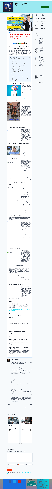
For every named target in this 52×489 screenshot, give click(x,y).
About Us (23, 2)
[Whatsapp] (20, 43)
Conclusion (15, 72)
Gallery (23, 4)
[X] (24, 43)
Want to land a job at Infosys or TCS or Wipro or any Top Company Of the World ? (37, 27)
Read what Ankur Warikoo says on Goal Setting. (17, 98)
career (10, 32)
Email (17, 464)
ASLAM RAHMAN (15, 359)
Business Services (26, 3)
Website (26, 464)
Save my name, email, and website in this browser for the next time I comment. (18, 467)
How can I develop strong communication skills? (20, 75)
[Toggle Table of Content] (29, 57)
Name (8, 464)
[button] (16, 3)
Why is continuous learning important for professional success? (21, 80)
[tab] (19, 443)
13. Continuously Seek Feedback (18, 71)
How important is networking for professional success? (21, 74)
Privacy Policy (29, 485)
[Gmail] (26, 43)
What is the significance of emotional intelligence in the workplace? (21, 77)
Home (15, 2)
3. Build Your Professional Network (18, 62)
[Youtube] (19, 481)
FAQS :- (12, 73)
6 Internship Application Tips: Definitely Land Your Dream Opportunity (12, 406)
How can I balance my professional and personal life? (20, 78)
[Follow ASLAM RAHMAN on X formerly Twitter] (13, 401)
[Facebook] (13, 43)
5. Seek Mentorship (15, 64)
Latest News (26, 5)
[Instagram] (21, 43)
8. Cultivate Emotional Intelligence (18, 67)
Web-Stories (17, 5)
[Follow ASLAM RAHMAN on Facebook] (12, 401)
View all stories (40, 82)
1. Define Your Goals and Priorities (17, 60)
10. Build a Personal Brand (16, 69)
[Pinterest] (18, 43)
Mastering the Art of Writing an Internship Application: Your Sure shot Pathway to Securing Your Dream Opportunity (26, 406)
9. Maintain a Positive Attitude (17, 68)
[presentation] (13, 420)
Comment (9, 454)
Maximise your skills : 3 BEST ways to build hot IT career (43, 23)
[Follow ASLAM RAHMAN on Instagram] (15, 401)
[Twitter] (15, 43)
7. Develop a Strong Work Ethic (17, 66)
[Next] (30, 430)
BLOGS (16, 4)
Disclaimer (34, 485)
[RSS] (23, 43)
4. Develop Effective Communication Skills (19, 63)
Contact (34, 484)
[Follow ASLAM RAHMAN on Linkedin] (17, 401)
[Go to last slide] (9, 430)
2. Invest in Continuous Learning (17, 61)
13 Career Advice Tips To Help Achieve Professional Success (19, 59)
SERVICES (16, 3)
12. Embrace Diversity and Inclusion (18, 70)
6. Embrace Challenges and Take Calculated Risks (20, 65)
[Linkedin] (16, 43)
